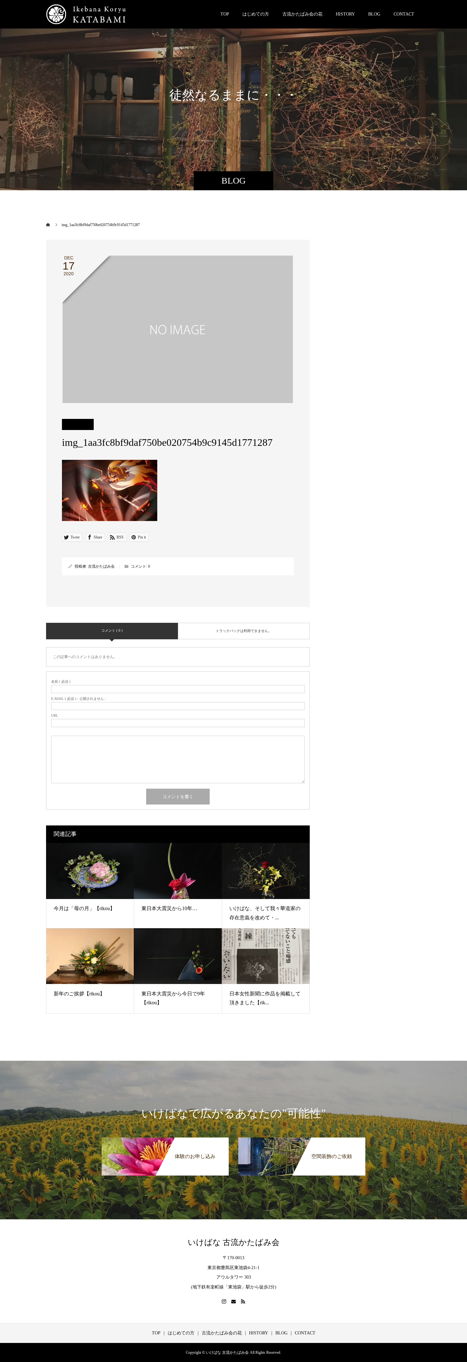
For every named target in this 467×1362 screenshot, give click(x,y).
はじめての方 (255, 14)
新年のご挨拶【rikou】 (79, 993)
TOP (224, 14)
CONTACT (404, 14)
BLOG (374, 14)
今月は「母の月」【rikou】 (84, 908)
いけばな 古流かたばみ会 (234, 1242)
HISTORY (345, 14)
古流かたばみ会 (101, 566)
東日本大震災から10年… (169, 908)
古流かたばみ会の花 (302, 14)
